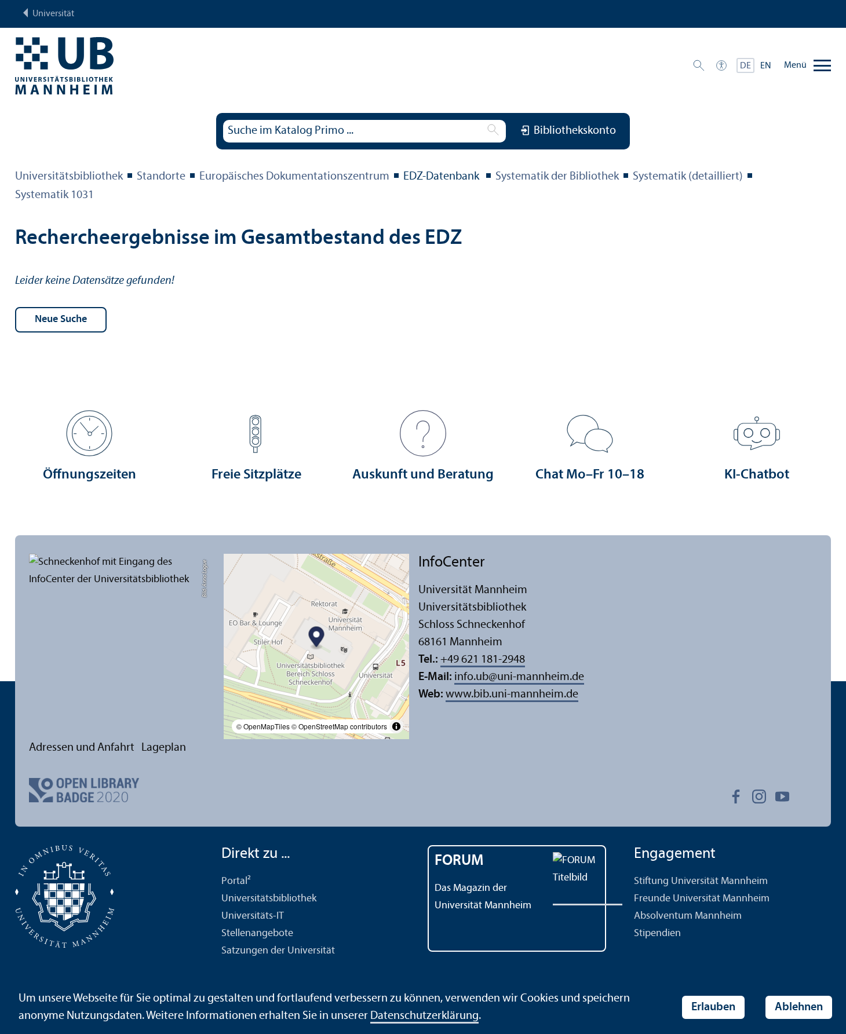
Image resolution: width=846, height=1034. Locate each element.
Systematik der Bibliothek (557, 176)
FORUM (459, 861)
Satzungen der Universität (278, 950)
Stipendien (657, 933)
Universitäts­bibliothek (69, 176)
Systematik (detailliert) (688, 176)
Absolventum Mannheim (688, 916)
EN (765, 66)
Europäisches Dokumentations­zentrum (294, 176)
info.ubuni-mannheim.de (519, 677)
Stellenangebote (257, 933)
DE (745, 66)
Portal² (236, 881)
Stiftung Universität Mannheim (701, 881)
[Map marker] (316, 639)
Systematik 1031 (54, 195)
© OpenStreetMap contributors (339, 726)
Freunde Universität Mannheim (702, 898)
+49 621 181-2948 (482, 660)
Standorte (161, 176)
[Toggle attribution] (396, 726)
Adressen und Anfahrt (81, 748)
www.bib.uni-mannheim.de (512, 694)
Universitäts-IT (252, 916)
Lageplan (163, 748)
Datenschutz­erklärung (424, 1016)
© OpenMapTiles (263, 726)
